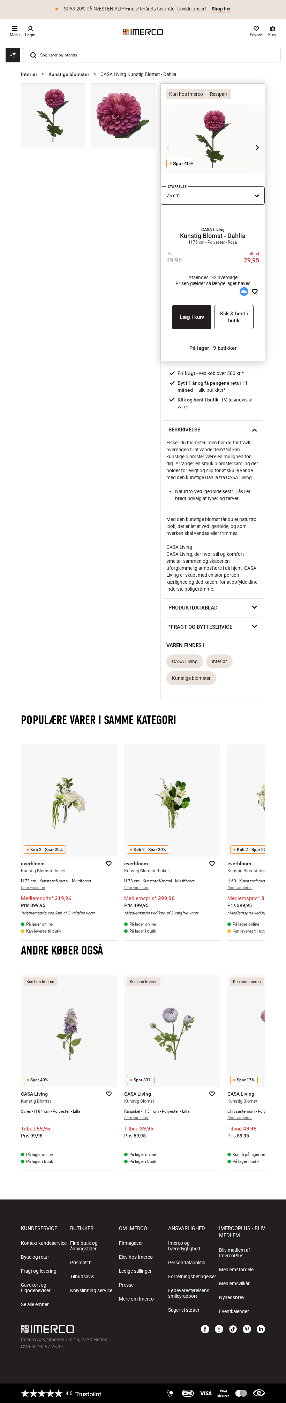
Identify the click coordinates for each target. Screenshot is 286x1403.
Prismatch (81, 1262)
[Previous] (168, 147)
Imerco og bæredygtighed (184, 1246)
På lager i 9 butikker (212, 348)
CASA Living (185, 661)
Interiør (29, 74)
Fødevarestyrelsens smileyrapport (188, 1293)
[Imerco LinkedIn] (261, 1329)
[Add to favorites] (254, 292)
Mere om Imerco (136, 1299)
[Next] (257, 147)
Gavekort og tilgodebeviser (36, 1288)
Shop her (221, 9)
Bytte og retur (35, 1257)
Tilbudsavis (82, 1276)
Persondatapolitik (186, 1262)
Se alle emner (35, 1304)
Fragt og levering (39, 1271)
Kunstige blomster (68, 74)
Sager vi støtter (184, 1310)
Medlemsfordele (236, 1269)
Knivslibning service (91, 1290)
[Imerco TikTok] (233, 1329)
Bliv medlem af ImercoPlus (234, 1253)
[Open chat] (13, 55)
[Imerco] (143, 32)
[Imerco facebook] (205, 1329)
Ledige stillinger (135, 1271)
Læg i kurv (192, 317)
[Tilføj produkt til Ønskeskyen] (244, 291)
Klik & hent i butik (234, 317)
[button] (212, 229)
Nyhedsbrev (231, 1297)
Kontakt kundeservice (44, 1243)
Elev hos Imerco (136, 1257)
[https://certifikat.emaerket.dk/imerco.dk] (259, 1393)
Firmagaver (131, 1243)
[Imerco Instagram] (219, 1329)
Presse (126, 1285)
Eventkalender (234, 1311)
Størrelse (177, 186)
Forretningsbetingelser (192, 1276)
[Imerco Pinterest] (247, 1329)
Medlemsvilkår (234, 1283)
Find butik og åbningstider (84, 1246)
